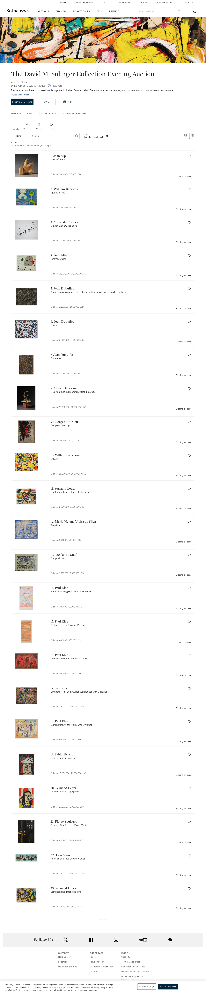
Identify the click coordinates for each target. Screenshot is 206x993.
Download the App (67, 967)
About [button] (105, 3)
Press (93, 957)
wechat (170, 940)
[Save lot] (189, 156)
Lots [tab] (30, 113)
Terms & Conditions (131, 962)
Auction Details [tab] (47, 113)
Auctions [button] (43, 11)
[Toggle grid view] (185, 136)
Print (70, 102)
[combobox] (159, 11)
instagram (116, 940)
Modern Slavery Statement (135, 972)
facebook (91, 940)
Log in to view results (22, 102)
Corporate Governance (102, 967)
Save (46, 102)
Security (125, 957)
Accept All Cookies (168, 986)
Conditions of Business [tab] (75, 113)
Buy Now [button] (61, 11)
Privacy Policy (97, 962)
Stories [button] (143, 3)
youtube (143, 939)
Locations (63, 962)
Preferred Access (84, 3)
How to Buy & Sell (165, 3)
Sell (99, 11)
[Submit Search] (179, 11)
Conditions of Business (133, 967)
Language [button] (188, 3)
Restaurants (124, 3)
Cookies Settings (146, 986)
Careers (94, 972)
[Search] (76, 136)
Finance (114, 11)
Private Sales (81, 11)
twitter (65, 940)
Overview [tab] (16, 113)
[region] (103, 987)
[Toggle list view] (192, 136)
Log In (63, 3)
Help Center (64, 957)
